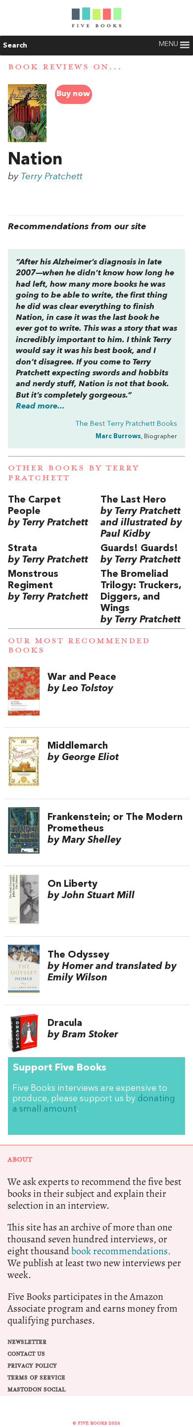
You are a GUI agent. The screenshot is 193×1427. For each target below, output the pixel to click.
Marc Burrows (118, 436)
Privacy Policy (32, 1366)
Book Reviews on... (65, 66)
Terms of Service (36, 1377)
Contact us (26, 1354)
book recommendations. (121, 1251)
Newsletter (27, 1342)
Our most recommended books (79, 645)
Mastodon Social (36, 1389)
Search (15, 45)
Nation (35, 160)
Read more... (40, 406)
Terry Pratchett (52, 177)
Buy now (73, 94)
